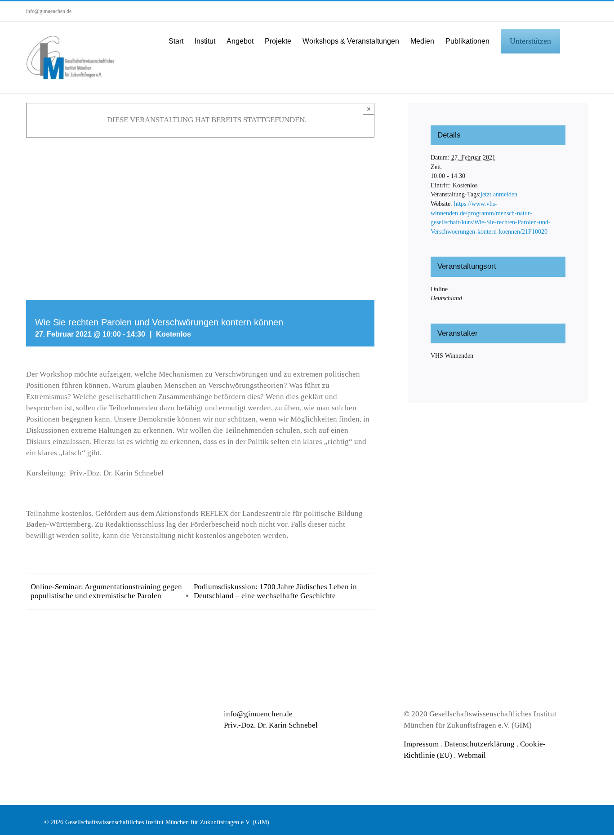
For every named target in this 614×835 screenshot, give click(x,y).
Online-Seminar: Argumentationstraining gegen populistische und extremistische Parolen (106, 591)
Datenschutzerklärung (479, 744)
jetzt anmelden (499, 194)
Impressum (421, 744)
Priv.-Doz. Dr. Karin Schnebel (271, 725)
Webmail (472, 755)
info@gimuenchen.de (48, 11)
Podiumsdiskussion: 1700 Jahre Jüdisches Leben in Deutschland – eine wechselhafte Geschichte (275, 591)
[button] (574, 40)
